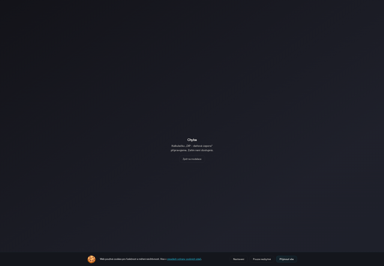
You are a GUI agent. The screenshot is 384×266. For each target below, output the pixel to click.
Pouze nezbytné (262, 259)
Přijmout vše (287, 259)
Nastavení (238, 259)
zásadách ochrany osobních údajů (184, 258)
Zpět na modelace (192, 158)
